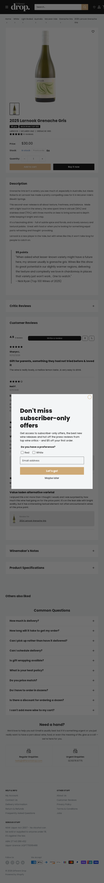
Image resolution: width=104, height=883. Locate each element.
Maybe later (52, 478)
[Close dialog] (90, 397)
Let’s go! (52, 471)
